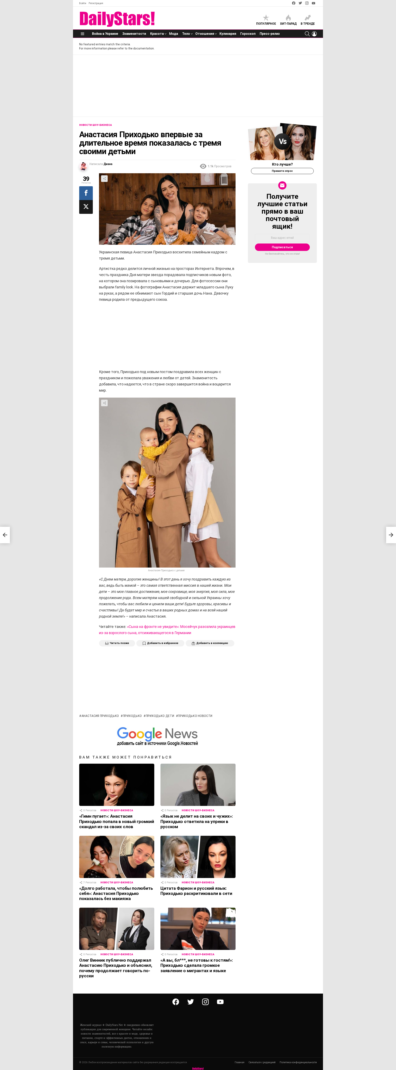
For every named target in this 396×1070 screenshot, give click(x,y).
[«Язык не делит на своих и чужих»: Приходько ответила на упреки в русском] (198, 785)
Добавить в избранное (162, 643)
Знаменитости (134, 34)
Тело (186, 34)
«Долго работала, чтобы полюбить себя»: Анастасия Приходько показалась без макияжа (116, 893)
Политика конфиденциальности (298, 1062)
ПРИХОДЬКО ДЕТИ (160, 716)
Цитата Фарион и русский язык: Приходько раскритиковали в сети (196, 891)
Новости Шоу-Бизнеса (116, 810)
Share (104, 178)
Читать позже (119, 643)
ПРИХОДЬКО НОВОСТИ (195, 716)
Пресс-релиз (270, 34)
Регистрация (96, 3)
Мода (173, 34)
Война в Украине (105, 34)
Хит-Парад (288, 23)
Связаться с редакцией (262, 1062)
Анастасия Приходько (100, 716)
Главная (239, 1062)
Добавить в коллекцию (212, 643)
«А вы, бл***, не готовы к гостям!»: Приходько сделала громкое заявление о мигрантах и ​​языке (196, 965)
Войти (82, 3)
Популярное (266, 23)
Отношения (204, 34)
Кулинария (227, 34)
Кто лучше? (282, 164)
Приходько (132, 716)
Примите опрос (282, 170)
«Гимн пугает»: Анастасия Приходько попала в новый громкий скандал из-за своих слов (116, 821)
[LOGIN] (314, 34)
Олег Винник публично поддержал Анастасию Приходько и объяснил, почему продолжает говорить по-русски (115, 968)
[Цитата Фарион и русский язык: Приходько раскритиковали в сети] (198, 857)
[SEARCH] (307, 34)
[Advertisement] (198, 86)
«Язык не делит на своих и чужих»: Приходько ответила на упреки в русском (196, 821)
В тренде (308, 23)
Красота (157, 34)
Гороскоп (248, 34)
